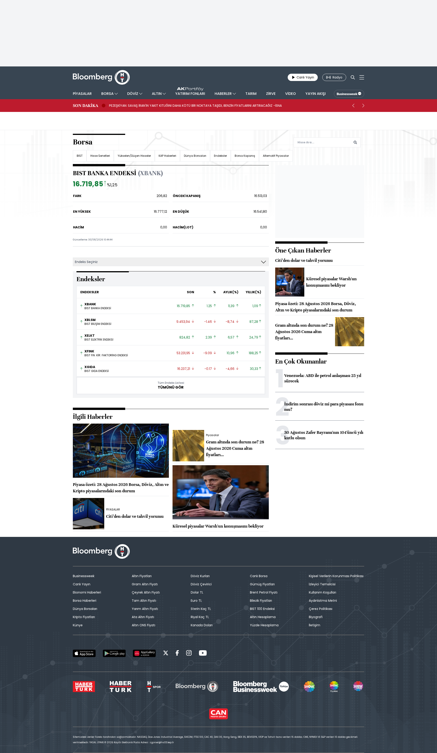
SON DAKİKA (85, 105)
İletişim (314, 625)
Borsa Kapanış (245, 156)
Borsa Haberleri (84, 600)
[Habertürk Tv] (121, 686)
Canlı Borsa (258, 576)
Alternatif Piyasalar (276, 156)
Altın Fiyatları (142, 576)
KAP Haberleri (167, 156)
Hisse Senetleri (100, 156)
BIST (80, 156)
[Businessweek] (261, 686)
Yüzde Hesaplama (264, 625)
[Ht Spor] (153, 686)
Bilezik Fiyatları (261, 600)
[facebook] (177, 653)
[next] (363, 106)
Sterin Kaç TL (201, 608)
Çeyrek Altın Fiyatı (146, 592)
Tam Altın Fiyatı (144, 600)
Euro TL (196, 600)
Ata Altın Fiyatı (143, 617)
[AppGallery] (144, 653)
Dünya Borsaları (195, 156)
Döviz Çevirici (201, 584)
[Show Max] (358, 686)
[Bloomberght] (101, 77)
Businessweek (83, 576)
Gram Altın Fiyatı (145, 584)
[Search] (353, 77)
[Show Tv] (309, 686)
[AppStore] (84, 653)
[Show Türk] (334, 686)
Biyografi (316, 617)
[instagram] (189, 653)
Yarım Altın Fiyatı (145, 608)
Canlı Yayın (81, 584)
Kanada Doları (202, 625)
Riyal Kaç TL (200, 617)
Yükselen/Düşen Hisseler (134, 156)
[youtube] (203, 653)
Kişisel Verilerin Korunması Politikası (336, 576)
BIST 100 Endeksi (262, 608)
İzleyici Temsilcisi (322, 584)
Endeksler (220, 156)
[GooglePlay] (114, 653)
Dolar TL (197, 592)
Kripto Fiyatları (84, 617)
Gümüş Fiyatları (262, 584)
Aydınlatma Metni (323, 600)
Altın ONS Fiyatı (143, 625)
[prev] (353, 106)
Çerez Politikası (320, 608)
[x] (165, 653)
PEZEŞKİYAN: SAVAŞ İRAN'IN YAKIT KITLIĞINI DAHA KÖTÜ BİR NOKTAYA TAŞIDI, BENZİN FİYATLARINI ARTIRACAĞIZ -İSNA (195, 105)
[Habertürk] (84, 686)
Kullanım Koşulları (322, 592)
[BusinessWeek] (349, 93)
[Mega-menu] (361, 77)
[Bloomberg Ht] (197, 686)
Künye (78, 625)
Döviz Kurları (200, 576)
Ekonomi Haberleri (87, 592)
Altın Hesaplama (263, 617)
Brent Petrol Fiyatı (263, 592)
